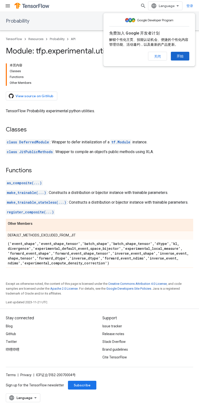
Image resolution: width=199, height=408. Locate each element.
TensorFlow (14, 39)
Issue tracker (112, 326)
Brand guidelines (115, 349)
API (73, 39)
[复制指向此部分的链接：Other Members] (37, 224)
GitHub (11, 334)
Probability (17, 21)
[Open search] (143, 6)
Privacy (26, 375)
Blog (9, 326)
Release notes (113, 334)
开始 (180, 56)
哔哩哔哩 (12, 349)
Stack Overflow (114, 342)
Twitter (11, 342)
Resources (35, 39)
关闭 (157, 56)
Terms (11, 375)
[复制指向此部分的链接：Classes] (31, 130)
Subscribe (82, 385)
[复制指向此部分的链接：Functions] (36, 171)
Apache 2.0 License (64, 288)
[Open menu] (8, 6)
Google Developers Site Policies (128, 288)
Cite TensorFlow (114, 357)
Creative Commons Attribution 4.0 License (137, 284)
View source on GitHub (34, 96)
